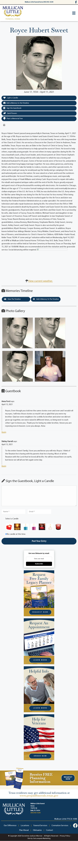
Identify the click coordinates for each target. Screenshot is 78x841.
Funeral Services (40, 826)
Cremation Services (59, 826)
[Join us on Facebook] (75, 825)
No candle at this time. (16, 534)
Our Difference (10, 826)
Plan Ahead (24, 830)
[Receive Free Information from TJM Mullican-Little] (14, 778)
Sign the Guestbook (13, 108)
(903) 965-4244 (35, 813)
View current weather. (40, 281)
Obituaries (37, 830)
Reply (4, 432)
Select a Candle (11, 519)
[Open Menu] (74, 13)
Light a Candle (12, 98)
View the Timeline (14, 299)
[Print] (4, 125)
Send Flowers (12, 113)
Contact (49, 830)
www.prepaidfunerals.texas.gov (39, 795)
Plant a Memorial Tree (15, 118)
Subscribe (39, 564)
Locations (25, 826)
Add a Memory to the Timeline (17, 103)
